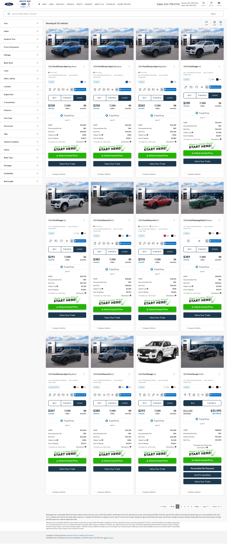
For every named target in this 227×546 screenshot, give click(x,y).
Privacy (75, 535)
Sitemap (69, 535)
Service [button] (70, 4)
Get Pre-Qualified (202, 475)
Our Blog (110, 4)
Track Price (69, 115)
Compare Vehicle (58, 174)
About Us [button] (99, 4)
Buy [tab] (55, 98)
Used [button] (51, 4)
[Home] (39, 4)
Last (205, 506)
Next (197, 506)
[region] (67, 130)
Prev (172, 506)
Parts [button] (79, 4)
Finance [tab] (67, 98)
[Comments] (71, 89)
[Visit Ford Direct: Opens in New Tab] (109, 538)
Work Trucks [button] (124, 4)
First (164, 506)
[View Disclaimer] (67, 89)
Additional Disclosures (86, 535)
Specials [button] (60, 4)
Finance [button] (88, 4)
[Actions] (84, 66)
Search (213, 14)
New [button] (44, 4)
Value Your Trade (67, 163)
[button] (86, 44)
